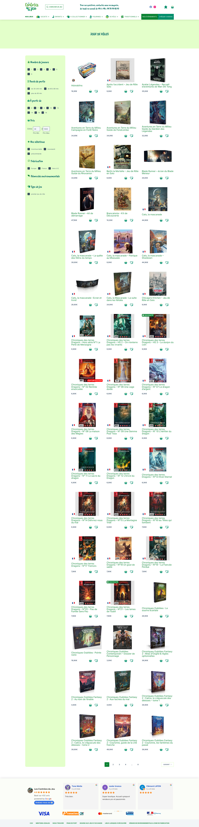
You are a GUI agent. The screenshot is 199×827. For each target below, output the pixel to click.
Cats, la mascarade (152, 214)
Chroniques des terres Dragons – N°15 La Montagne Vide (122, 520)
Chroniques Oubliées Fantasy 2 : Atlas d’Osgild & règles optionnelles (157, 653)
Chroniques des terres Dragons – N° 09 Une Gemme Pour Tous (122, 431)
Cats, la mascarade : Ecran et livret (86, 298)
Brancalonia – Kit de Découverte (117, 214)
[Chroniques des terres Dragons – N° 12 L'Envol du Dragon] (123, 459)
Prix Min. (36, 133)
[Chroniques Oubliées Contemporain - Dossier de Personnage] (123, 637)
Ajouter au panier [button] (90, 91)
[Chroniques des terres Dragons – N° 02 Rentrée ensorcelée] (87, 370)
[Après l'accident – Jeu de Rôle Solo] (123, 70)
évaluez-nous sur (43, 802)
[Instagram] (155, 7)
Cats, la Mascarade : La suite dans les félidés (122, 298)
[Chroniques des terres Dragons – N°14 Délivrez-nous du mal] (87, 504)
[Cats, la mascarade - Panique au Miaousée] (123, 241)
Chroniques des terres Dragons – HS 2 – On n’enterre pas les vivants (122, 342)
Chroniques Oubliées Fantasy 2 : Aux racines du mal (122, 698)
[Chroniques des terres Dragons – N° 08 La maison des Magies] (87, 415)
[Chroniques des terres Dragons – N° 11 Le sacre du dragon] (87, 459)
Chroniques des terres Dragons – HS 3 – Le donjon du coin (158, 342)
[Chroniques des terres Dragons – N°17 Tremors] (87, 548)
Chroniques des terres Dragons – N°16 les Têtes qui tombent (157, 520)
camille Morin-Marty (118, 786)
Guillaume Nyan (153, 786)
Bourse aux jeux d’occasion (91, 823)
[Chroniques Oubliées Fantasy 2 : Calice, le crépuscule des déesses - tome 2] (87, 726)
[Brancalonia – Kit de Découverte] (123, 199)
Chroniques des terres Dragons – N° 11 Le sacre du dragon (85, 475)
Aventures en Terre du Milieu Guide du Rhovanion (86, 172)
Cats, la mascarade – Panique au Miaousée (122, 256)
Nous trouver (58, 823)
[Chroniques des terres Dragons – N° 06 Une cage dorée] (123, 370)
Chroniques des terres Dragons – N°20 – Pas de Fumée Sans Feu (84, 609)
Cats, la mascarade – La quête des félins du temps (87, 256)
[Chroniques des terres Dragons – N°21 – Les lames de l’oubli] (123, 593)
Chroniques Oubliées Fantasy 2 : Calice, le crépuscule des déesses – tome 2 (86, 742)
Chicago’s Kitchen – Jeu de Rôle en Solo (156, 298)
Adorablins (76, 85)
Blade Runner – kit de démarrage (82, 214)
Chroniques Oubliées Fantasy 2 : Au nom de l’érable (86, 698)
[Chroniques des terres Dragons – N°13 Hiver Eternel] (158, 459)
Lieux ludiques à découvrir (115, 823)
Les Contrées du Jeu (44, 789)
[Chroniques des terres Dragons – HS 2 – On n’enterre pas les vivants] (123, 326)
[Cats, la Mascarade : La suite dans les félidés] (123, 284)
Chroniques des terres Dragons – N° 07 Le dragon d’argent (156, 386)
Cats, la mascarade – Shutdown (153, 256)
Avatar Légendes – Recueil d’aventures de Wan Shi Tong (157, 85)
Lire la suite (90, 394)
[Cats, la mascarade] (158, 199)
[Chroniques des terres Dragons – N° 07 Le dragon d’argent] (158, 370)
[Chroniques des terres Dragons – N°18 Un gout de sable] (123, 548)
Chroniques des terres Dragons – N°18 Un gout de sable (121, 564)
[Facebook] (151, 7)
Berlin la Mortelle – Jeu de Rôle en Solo (122, 172)
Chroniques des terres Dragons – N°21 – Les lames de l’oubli (121, 609)
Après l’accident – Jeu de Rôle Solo (122, 85)
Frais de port (72, 823)
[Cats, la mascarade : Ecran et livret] (87, 284)
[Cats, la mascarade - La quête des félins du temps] (87, 241)
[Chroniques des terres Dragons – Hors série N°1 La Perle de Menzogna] (87, 326)
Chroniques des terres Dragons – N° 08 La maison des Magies (85, 431)
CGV (31, 823)
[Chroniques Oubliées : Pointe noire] (87, 637)
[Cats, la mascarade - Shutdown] (158, 241)
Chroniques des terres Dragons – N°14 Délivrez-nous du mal (86, 520)
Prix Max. (46, 133)
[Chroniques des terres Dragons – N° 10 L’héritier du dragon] (158, 415)
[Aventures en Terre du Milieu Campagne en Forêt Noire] (87, 112)
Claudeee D (77, 786)
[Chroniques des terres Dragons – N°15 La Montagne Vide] (123, 504)
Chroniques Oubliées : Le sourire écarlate (155, 609)
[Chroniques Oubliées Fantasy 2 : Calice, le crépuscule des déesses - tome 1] (158, 682)
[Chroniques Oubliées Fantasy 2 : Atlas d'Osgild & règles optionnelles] (158, 637)
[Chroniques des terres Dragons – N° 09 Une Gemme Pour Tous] (123, 415)
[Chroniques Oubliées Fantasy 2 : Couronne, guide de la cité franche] (123, 726)
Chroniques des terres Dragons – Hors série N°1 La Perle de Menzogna (85, 342)
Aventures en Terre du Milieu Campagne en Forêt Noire (86, 128)
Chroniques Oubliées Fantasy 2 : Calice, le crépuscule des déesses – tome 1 (157, 698)
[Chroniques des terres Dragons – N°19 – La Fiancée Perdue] (158, 548)
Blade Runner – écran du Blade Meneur (157, 172)
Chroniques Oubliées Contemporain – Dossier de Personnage (121, 653)
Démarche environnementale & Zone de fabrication (149, 823)
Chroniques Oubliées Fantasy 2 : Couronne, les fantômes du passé (157, 742)
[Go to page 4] (118, 811)
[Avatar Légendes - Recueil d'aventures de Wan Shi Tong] (158, 70)
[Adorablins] (87, 70)
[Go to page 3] (116, 811)
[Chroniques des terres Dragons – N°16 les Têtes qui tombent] (158, 504)
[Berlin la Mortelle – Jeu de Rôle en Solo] (123, 157)
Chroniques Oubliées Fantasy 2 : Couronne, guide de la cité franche (122, 742)
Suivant (166, 764)
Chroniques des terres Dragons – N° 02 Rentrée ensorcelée (84, 386)
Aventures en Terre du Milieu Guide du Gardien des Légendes (156, 128)
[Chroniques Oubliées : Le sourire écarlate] (158, 593)
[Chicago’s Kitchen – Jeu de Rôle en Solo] (158, 284)
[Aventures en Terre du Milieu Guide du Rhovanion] (87, 157)
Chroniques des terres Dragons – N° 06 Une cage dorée (120, 386)
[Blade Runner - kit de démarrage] (87, 199)
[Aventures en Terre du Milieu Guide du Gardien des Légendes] (158, 112)
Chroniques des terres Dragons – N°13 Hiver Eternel (157, 475)
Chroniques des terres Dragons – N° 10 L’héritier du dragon (156, 431)
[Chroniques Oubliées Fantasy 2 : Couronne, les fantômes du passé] (158, 726)
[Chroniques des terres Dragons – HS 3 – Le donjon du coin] (158, 326)
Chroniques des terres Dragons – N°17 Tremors (83, 564)
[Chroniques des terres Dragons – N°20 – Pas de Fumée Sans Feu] (87, 593)
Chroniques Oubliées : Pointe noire (86, 653)
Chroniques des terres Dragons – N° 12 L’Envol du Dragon (120, 475)
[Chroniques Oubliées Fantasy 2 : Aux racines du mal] (123, 682)
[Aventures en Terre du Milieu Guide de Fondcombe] (123, 112)
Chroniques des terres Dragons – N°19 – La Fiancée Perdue (157, 564)
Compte (166, 7)
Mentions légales (43, 823)
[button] (96, 91)
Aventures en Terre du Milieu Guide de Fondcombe (121, 128)
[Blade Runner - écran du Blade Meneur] (158, 157)
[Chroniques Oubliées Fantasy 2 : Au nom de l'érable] (87, 682)
